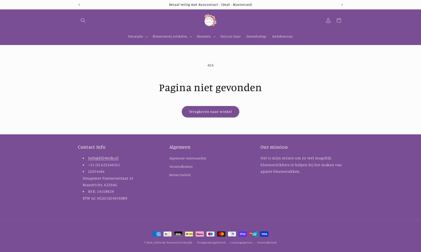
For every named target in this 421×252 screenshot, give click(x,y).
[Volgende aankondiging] (342, 4)
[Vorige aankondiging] (79, 4)
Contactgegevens (241, 242)
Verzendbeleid (267, 242)
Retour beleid (180, 175)
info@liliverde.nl (103, 158)
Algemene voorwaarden (188, 158)
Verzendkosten (181, 166)
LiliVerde (159, 242)
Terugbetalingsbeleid (211, 242)
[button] (83, 20)
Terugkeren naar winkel (210, 111)
